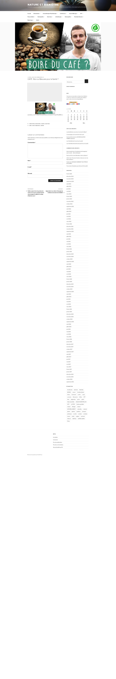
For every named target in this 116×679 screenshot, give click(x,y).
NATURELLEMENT (71, 409)
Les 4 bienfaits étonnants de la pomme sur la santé (77, 143)
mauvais (37, 125)
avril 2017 (69, 364)
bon (31, 125)
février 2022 (69, 223)
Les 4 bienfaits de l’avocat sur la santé (75, 141)
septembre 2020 (70, 261)
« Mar (71, 122)
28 (83, 119)
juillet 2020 (69, 266)
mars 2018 (69, 336)
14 (83, 116)
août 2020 (69, 264)
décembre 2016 (70, 374)
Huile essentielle (70, 401)
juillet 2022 (69, 211)
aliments (76, 389)
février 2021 (69, 249)
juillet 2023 (69, 186)
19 (77, 117)
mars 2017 (69, 366)
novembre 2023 (70, 178)
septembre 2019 (70, 291)
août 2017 (69, 354)
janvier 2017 (69, 371)
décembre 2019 (70, 284)
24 (71, 119)
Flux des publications (57, 442)
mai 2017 (69, 361)
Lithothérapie (58, 16)
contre (79, 394)
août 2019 (69, 294)
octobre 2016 (69, 379)
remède (80, 413)
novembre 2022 (70, 201)
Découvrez (75, 397)
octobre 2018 (69, 319)
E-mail (30, 167)
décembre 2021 (70, 226)
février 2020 (69, 279)
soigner (77, 416)
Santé (37, 20)
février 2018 (69, 339)
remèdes (85, 413)
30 (68, 120)
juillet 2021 (69, 236)
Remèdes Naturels (78, 16)
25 (74, 119)
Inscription (55, 437)
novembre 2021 (70, 229)
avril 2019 (69, 304)
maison (68, 406)
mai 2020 (69, 271)
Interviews (49, 16)
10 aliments (69, 389)
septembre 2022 (70, 206)
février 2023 (69, 196)
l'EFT (68, 404)
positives (78, 411)
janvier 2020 (69, 281)
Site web (30, 173)
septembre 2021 (70, 231)
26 (77, 119)
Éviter (68, 421)
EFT (81, 13)
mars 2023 (69, 193)
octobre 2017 (69, 349)
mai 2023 (69, 191)
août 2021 (69, 234)
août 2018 (69, 324)
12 (77, 116)
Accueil (29, 13)
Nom (29, 160)
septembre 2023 (70, 181)
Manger (74, 406)
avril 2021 (69, 244)
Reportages (30, 20)
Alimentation (36, 13)
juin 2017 (68, 359)
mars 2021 (69, 246)
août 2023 (69, 183)
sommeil (83, 416)
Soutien (47, 123)
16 (68, 117)
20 (80, 117)
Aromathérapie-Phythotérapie (49, 13)
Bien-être (32, 123)
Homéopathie (41, 16)
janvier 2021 (69, 251)
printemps (69, 413)
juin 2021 (68, 239)
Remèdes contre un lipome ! (82, 155)
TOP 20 (69, 418)
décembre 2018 (70, 314)
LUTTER (73, 404)
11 (74, 116)
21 (83, 117)
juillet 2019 (69, 296)
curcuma (69, 397)
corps (83, 394)
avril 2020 (69, 274)
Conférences (63, 13)
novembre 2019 (70, 286)
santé (42, 125)
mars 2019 (69, 306)
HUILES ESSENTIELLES (81, 401)
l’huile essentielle (80, 404)
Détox (80, 397)
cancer (74, 392)
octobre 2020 (70, 259)
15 (86, 116)
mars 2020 (69, 276)
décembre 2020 (70, 254)
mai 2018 (69, 331)
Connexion (55, 439)
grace (78, 399)
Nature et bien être (43, 4)
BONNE (69, 392)
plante (68, 411)
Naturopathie (68, 16)
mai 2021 (69, 241)
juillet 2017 (69, 356)
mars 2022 (69, 221)
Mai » (84, 122)
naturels (85, 409)
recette (75, 413)
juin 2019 (68, 299)
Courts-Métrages (73, 13)
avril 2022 (69, 218)
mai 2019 (69, 301)
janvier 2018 (69, 341)
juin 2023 (69, 188)
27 (80, 119)
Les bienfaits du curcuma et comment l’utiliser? (77, 132)
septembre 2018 (70, 321)
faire (68, 399)
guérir (83, 399)
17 (71, 117)
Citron (68, 394)
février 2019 (69, 309)
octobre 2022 (69, 203)
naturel (78, 406)
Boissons (38, 123)
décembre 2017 (70, 344)
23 (68, 119)
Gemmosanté (69, 151)
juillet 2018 (69, 326)
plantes (73, 411)
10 (71, 116)
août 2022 (69, 208)
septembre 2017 (70, 351)
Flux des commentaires (58, 444)
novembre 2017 (70, 346)
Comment (74, 394)
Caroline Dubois (80, 392)
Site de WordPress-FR (58, 447)
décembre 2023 (70, 176)
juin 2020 (69, 269)
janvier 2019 (69, 311)
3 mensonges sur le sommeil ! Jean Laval (75, 134)
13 (80, 116)
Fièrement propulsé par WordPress (34, 454)
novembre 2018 (70, 316)
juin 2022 (68, 213)
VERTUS (74, 418)
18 (74, 117)
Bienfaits (81, 389)
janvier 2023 (69, 198)
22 (86, 117)
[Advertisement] (44, 92)
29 (86, 119)
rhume (68, 416)
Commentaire (32, 142)
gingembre (73, 399)
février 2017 (69, 369)
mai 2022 (69, 216)
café (33, 125)
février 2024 (69, 173)
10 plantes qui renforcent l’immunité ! (80, 166)
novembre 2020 (70, 256)
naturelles (79, 409)
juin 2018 (68, 329)
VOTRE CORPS (81, 418)
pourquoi (84, 411)
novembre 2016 (70, 376)
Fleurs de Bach (31, 16)
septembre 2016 (70, 381)
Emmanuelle (40, 77)
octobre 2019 (69, 289)
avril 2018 (69, 334)
